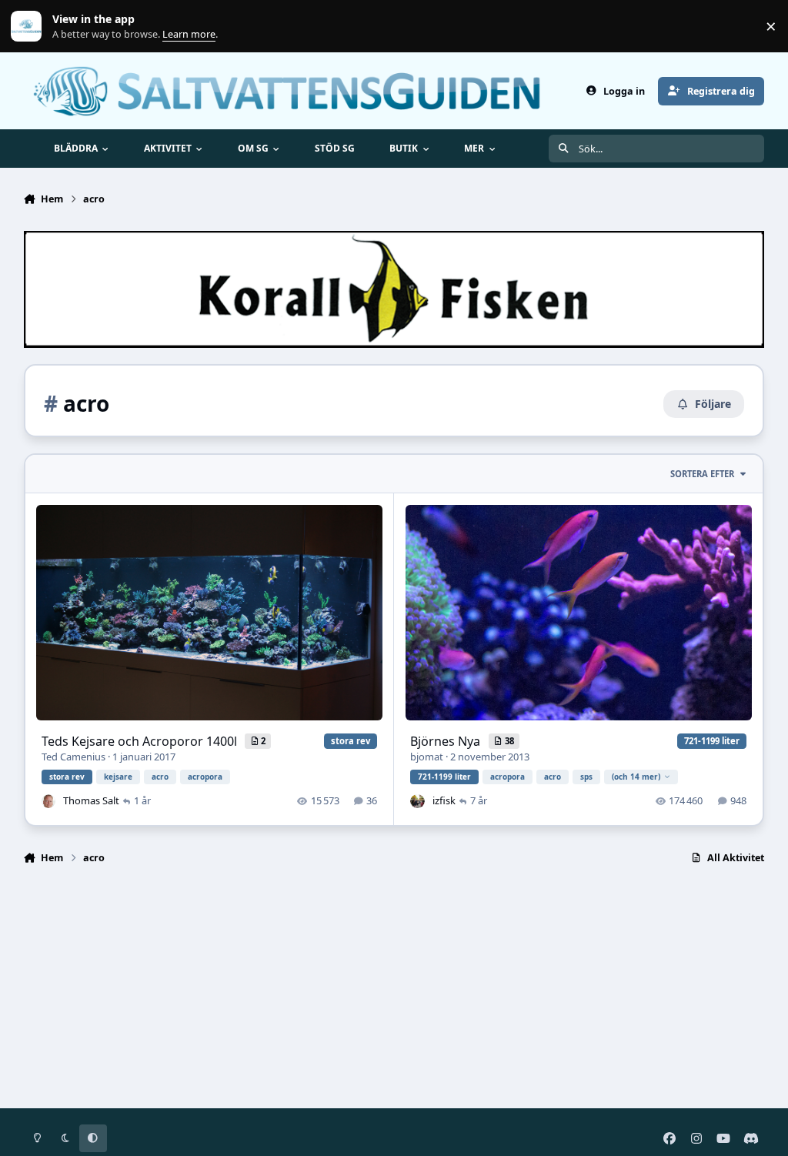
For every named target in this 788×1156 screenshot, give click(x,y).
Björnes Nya (446, 741)
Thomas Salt (91, 800)
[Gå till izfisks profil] (417, 801)
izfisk (444, 800)
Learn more (29, 26)
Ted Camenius (73, 756)
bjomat (426, 756)
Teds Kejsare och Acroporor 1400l (141, 741)
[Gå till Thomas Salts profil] (48, 801)
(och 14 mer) (636, 776)
